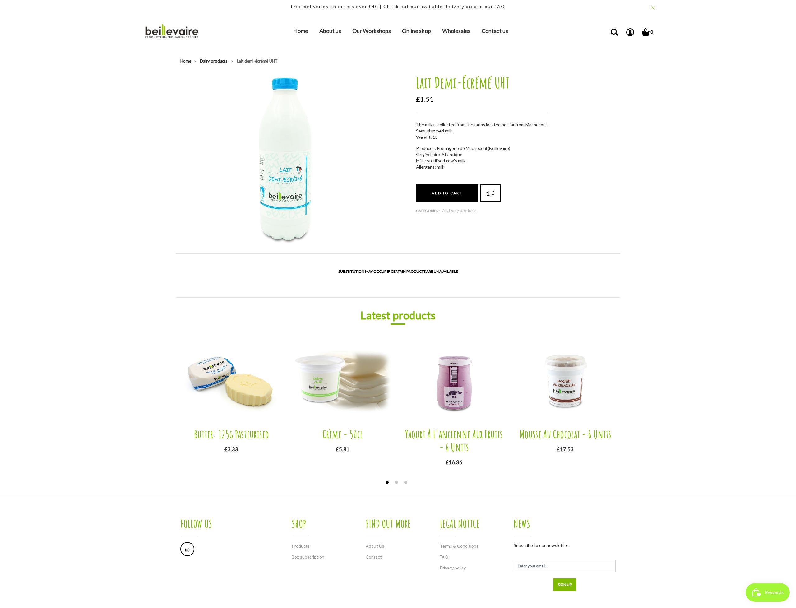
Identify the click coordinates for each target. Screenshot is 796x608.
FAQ (444, 556)
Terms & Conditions (459, 546)
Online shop (416, 30)
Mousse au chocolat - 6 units (565, 434)
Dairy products (214, 60)
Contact (374, 556)
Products (301, 546)
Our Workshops (371, 30)
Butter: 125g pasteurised (231, 434)
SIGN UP (565, 584)
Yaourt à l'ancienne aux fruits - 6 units (454, 440)
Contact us (495, 30)
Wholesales (456, 30)
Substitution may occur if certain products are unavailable (398, 271)
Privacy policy (453, 567)
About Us (375, 546)
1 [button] (388, 483)
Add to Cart (447, 193)
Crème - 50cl (342, 434)
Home (300, 30)
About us (330, 30)
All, (445, 210)
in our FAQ (492, 6)
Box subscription (308, 556)
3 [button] (406, 483)
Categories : (428, 210)
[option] (285, 159)
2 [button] (397, 483)
